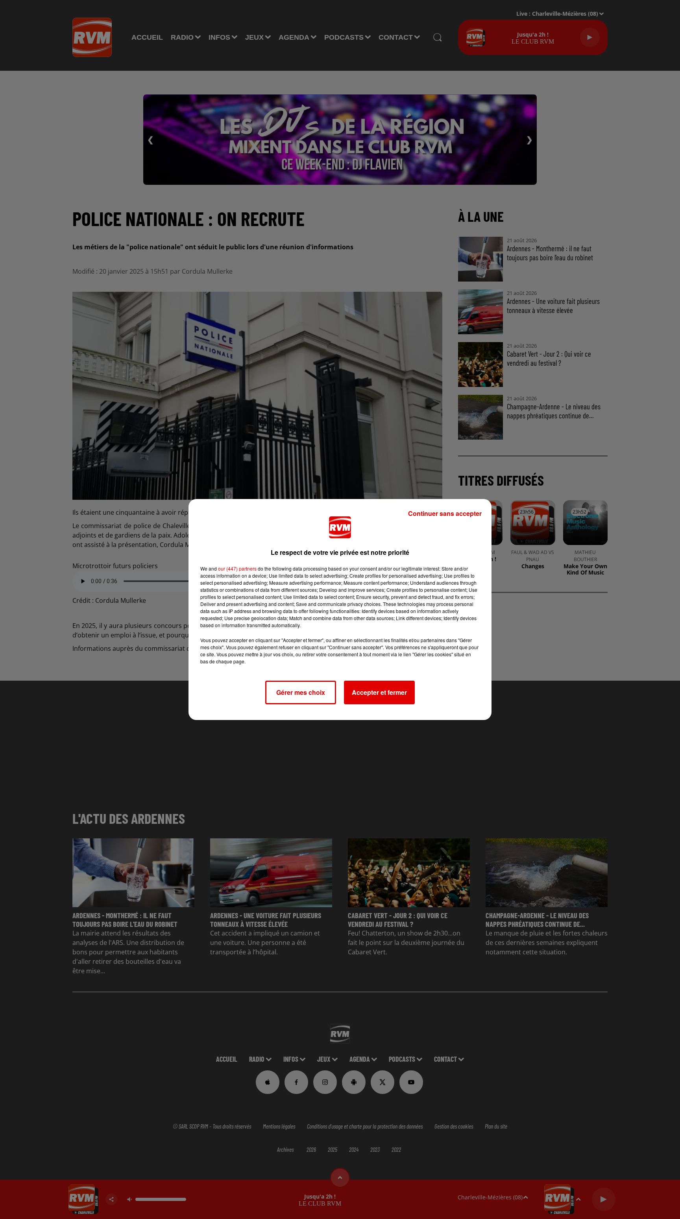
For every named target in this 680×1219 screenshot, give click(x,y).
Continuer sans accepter (445, 513)
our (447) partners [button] (237, 568)
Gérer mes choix (300, 692)
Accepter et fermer (379, 692)
